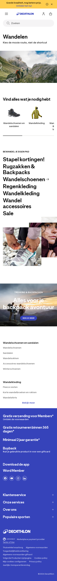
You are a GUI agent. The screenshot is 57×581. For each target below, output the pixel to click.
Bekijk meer (28, 402)
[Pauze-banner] (47, 4)
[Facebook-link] (5, 478)
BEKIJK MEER (28, 318)
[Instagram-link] (18, 478)
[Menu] (6, 13)
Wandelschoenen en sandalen (14, 124)
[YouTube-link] (11, 478)
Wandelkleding (37, 123)
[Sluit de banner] (51, 4)
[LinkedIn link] (24, 478)
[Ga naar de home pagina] (25, 13)
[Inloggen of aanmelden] (43, 13)
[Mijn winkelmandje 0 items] (50, 13)
